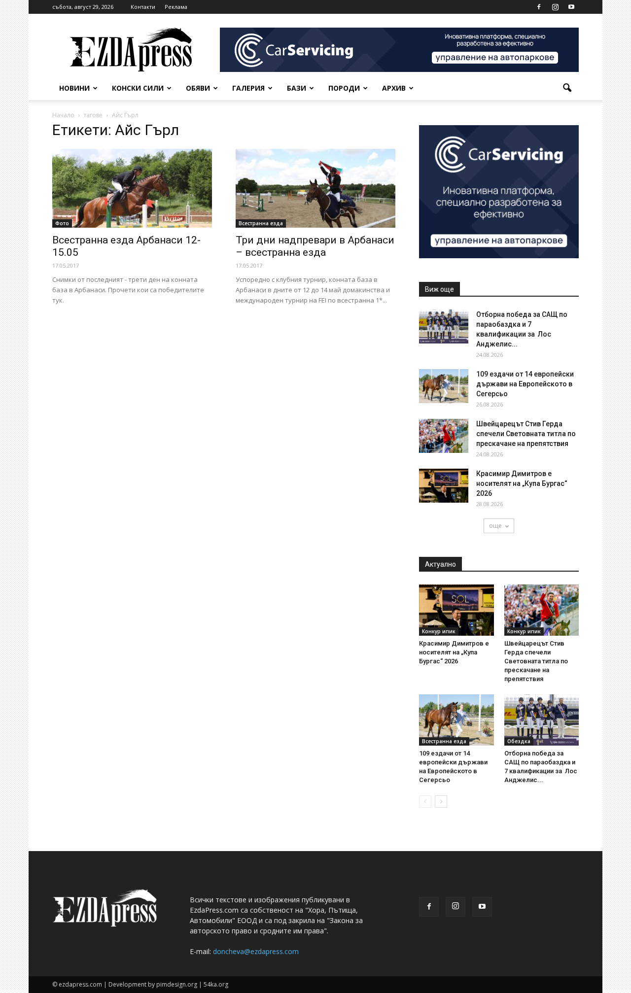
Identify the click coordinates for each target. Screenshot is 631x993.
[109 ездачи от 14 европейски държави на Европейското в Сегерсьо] (443, 386)
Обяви (198, 88)
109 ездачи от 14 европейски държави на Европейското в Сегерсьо (525, 384)
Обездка (518, 741)
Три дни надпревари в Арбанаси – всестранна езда (315, 246)
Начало (63, 115)
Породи (344, 88)
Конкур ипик (439, 631)
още (495, 525)
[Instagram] (555, 7)
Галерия (248, 88)
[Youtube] (571, 7)
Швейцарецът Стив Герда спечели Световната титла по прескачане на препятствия (526, 433)
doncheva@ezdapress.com (256, 951)
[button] (567, 88)
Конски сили (138, 88)
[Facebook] (538, 7)
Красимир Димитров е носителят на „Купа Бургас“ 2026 (521, 483)
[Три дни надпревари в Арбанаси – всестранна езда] (315, 188)
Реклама (176, 6)
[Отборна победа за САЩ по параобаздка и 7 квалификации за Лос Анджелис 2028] (443, 326)
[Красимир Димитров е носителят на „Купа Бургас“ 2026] (443, 486)
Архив (394, 88)
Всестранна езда (261, 223)
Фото (62, 223)
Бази (296, 88)
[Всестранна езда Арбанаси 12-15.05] (132, 188)
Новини (74, 88)
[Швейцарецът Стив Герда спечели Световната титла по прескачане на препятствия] (443, 436)
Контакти (143, 6)
